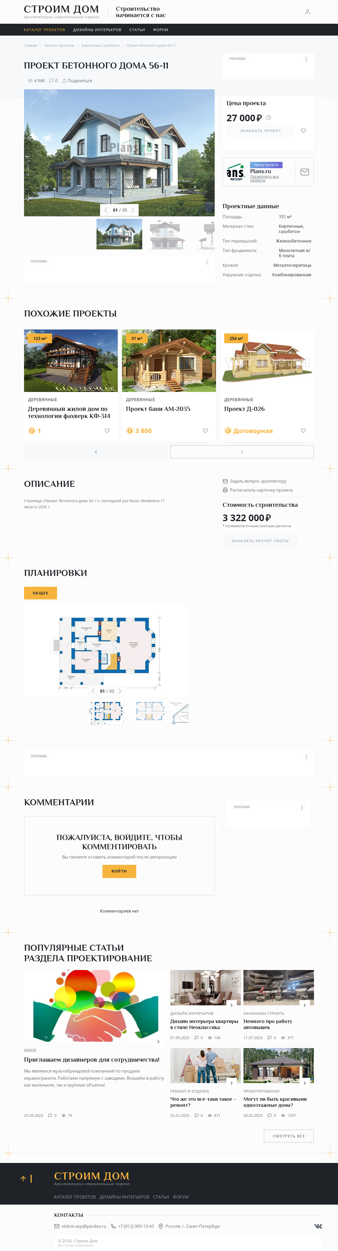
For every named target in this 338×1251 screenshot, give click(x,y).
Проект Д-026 (244, 408)
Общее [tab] (40, 592)
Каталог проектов (75, 1197)
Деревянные (42, 400)
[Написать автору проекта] (304, 172)
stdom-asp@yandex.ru (84, 1226)
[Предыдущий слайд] (96, 451)
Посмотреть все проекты (264, 178)
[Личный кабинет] (307, 11)
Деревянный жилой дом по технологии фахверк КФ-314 (69, 412)
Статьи (161, 1197)
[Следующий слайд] (242, 451)
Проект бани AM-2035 (158, 408)
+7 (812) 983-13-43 (136, 1226)
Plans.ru (260, 171)
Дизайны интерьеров (124, 1197)
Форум (181, 1197)
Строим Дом (62, 11)
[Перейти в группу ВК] (318, 1226)
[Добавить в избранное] (303, 130)
